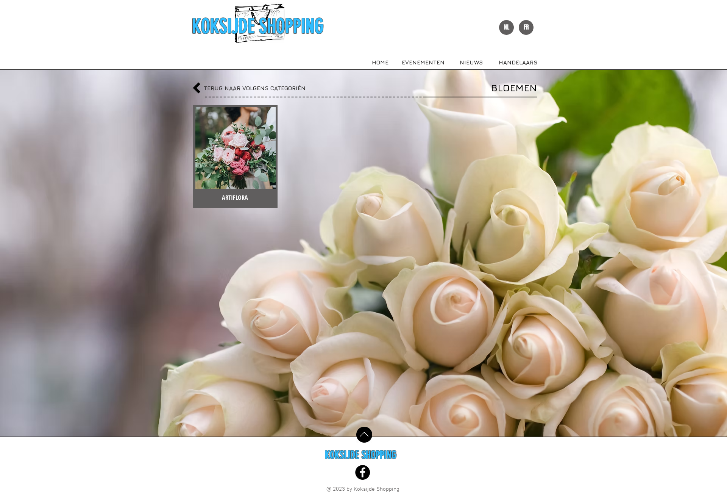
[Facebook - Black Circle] (362, 472)
